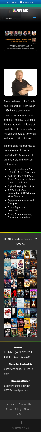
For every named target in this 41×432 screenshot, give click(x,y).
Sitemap (28, 409)
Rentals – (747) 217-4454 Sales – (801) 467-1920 (18, 352)
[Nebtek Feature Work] (20, 336)
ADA (19, 414)
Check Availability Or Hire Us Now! (18, 369)
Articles (11, 404)
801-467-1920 (14, 2)
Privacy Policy (13, 409)
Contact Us (24, 404)
